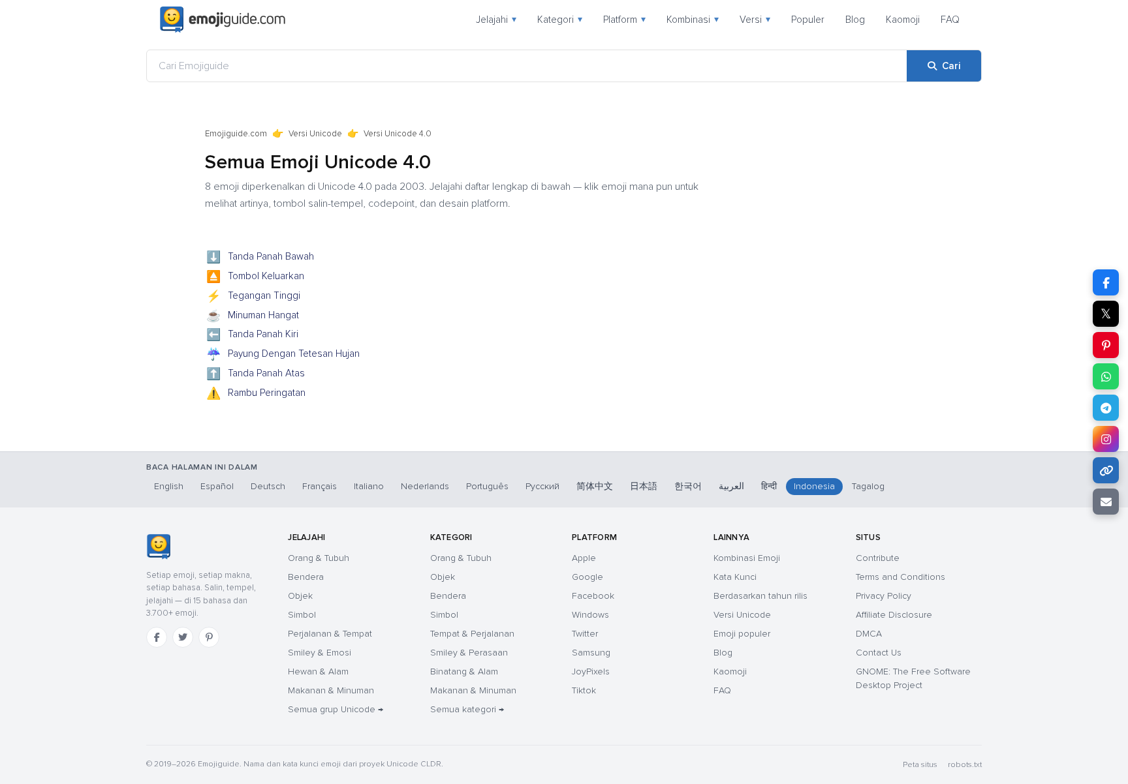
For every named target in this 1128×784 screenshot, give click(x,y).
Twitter (585, 633)
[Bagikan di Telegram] (1106, 408)
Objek (300, 595)
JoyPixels (591, 671)
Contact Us (878, 652)
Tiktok (584, 690)
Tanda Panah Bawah (260, 257)
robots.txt (965, 765)
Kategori (559, 19)
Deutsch (268, 486)
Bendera (306, 576)
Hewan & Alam (318, 671)
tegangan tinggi (253, 296)
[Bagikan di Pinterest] (1106, 345)
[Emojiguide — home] (222, 20)
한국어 (688, 486)
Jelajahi (496, 19)
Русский (542, 486)
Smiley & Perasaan (469, 652)
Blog (855, 19)
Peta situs (920, 765)
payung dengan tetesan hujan (283, 354)
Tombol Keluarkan (255, 277)
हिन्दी (769, 486)
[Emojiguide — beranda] (158, 547)
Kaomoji (903, 19)
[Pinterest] (208, 637)
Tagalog (868, 486)
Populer (807, 19)
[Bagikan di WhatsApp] (1106, 376)
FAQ (950, 19)
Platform (624, 19)
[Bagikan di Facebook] (1106, 282)
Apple (584, 558)
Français (319, 486)
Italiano (369, 486)
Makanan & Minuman (331, 690)
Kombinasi (692, 19)
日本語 (643, 486)
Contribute (878, 558)
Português (487, 486)
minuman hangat (253, 316)
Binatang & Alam (464, 671)
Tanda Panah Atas (256, 374)
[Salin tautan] (1106, 470)
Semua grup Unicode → (335, 709)
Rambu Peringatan (256, 393)
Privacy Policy (883, 595)
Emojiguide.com (236, 133)
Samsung (591, 652)
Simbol (302, 614)
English (168, 486)
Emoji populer (741, 633)
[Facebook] (156, 637)
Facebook (593, 595)
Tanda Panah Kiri (252, 335)
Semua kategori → (467, 709)
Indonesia (814, 486)
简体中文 (594, 486)
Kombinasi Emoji (746, 558)
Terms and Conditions (900, 576)
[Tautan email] (1106, 502)
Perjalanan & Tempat (330, 633)
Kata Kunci (735, 576)
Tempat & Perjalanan (472, 633)
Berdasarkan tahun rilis (760, 595)
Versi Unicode (315, 133)
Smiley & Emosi (319, 652)
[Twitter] (182, 637)
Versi (755, 19)
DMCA (869, 633)
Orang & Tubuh (318, 558)
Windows (590, 614)
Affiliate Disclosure (894, 614)
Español (217, 486)
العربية (731, 486)
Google (587, 576)
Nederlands (425, 486)
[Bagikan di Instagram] (1106, 439)
